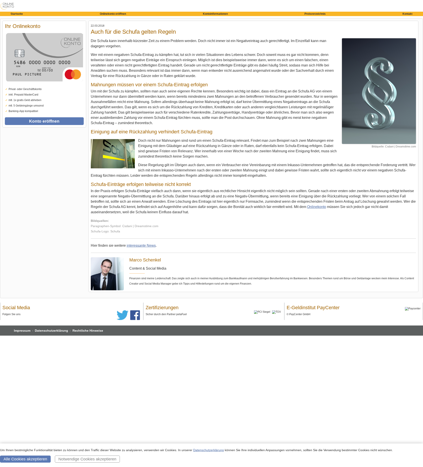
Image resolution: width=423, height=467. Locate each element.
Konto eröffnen (44, 121)
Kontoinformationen (215, 13)
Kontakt (407, 13)
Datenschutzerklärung (51, 330)
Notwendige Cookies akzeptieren (87, 459)
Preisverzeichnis (315, 13)
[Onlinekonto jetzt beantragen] (379, 91)
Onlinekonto (316, 207)
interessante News (141, 245)
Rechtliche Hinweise (87, 330)
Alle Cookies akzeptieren (25, 459)
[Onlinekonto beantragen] (44, 85)
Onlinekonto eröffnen (113, 13)
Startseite (17, 13)
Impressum (22, 330)
